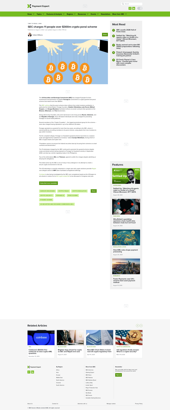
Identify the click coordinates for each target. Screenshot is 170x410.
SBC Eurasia (89, 390)
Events (93, 14)
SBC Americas (89, 370)
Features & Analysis (54, 14)
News (29, 14)
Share (105, 35)
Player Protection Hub (92, 388)
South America (60, 385)
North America (60, 380)
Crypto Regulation (79, 191)
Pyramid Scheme (46, 200)
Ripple (94, 169)
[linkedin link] (133, 8)
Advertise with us (82, 404)
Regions (70, 14)
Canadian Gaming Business (93, 398)
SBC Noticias (89, 378)
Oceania (58, 383)
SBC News (88, 375)
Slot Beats (88, 393)
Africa (57, 370)
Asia (57, 372)
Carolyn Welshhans (47, 191)
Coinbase (42, 174)
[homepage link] (38, 6)
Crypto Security (46, 195)
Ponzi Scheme (73, 195)
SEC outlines (46, 105)
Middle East (59, 378)
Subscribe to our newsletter (48, 183)
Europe (58, 375)
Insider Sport (89, 385)
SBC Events (89, 395)
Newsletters (105, 14)
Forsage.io (60, 195)
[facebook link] (130, 8)
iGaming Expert (90, 372)
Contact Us (55, 404)
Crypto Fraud (63, 191)
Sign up (118, 375)
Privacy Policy (139, 404)
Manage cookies (111, 404)
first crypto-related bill (63, 176)
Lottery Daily (89, 383)
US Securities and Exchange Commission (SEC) (57, 204)
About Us (30, 404)
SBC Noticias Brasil (91, 380)
